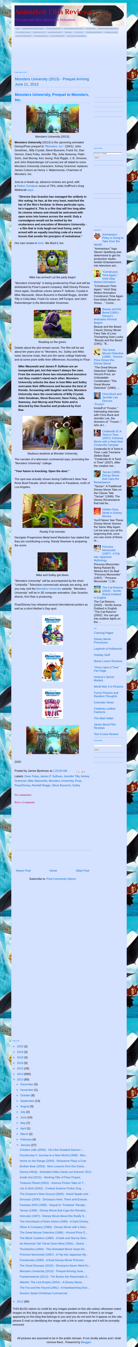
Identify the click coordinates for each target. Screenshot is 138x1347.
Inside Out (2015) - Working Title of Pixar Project (50, 1177)
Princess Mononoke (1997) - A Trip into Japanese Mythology (107, 553)
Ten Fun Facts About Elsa (57, 36)
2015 (20, 1068)
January (25, 1145)
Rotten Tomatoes (27, 185)
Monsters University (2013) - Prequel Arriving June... (52, 1271)
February (26, 1139)
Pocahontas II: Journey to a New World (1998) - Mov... (53, 1155)
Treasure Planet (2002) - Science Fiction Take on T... (52, 1182)
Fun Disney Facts (90, 28)
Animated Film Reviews (53, 11)
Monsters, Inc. (54, 146)
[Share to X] (81, 772)
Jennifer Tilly (71, 776)
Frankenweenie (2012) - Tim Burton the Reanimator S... (54, 1276)
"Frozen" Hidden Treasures (23, 32)
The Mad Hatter (103, 718)
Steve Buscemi (61, 785)
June (23, 1117)
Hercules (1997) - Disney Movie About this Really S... (53, 1216)
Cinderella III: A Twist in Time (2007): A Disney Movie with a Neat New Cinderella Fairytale (108, 438)
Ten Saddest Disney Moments (93, 32)
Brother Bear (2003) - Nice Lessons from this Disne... (53, 1166)
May (23, 1122)
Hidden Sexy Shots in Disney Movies (112, 513)
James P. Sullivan (51, 776)
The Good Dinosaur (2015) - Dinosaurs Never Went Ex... (55, 1265)
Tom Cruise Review (106, 734)
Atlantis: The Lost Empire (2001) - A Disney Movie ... (52, 1282)
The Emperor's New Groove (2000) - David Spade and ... (55, 1193)
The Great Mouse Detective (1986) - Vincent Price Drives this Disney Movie (108, 356)
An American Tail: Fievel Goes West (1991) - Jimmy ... (53, 1243)
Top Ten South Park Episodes (23, 36)
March (24, 1134)
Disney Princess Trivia (39, 32)
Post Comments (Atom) (61, 878)
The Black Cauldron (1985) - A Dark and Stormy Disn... (54, 1238)
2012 (20, 1301)
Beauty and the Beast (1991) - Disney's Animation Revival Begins (107, 316)
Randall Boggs (41, 785)
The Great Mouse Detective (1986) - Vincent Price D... (53, 1232)
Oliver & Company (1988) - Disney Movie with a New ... (54, 1227)
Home (17, 28)
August (25, 1106)
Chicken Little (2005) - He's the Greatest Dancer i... (52, 1149)
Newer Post (23, 870)
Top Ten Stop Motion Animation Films (73, 28)
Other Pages (68, 32)
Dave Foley (32, 776)
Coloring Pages (103, 632)
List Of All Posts (79, 32)
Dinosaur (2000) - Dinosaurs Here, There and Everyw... (54, 1199)
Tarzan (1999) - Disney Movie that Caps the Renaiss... (54, 1210)
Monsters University (48, 588)
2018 (20, 1057)
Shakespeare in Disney (111, 32)
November (27, 1089)
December (27, 1084)
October (25, 1095)
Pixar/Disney (22, 785)
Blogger (86, 1342)
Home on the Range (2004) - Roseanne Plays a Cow (53, 1160)
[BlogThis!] (79, 772)
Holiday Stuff (102, 654)
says (30, 189)
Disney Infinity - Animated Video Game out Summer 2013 (55, 1171)
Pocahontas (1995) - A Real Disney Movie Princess (52, 1260)
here (41, 243)
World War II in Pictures (108, 686)
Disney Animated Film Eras (54, 28)
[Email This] (77, 772)
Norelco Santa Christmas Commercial (43, 1293)
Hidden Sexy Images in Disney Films (108, 28)
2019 (20, 1051)
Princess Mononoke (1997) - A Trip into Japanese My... (54, 1254)
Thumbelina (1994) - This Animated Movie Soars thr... (53, 1249)
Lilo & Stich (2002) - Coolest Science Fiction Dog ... (52, 1188)
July (23, 1111)
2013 (20, 1079)
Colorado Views (104, 702)
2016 (20, 1063)
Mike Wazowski (37, 780)
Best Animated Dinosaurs (41, 36)
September (27, 1100)
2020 (20, 1046)
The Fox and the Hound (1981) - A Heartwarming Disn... (55, 1287)
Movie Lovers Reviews (108, 661)
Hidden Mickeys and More (55, 32)
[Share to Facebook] (82, 772)
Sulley (76, 785)
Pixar (78, 780)
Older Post (82, 870)
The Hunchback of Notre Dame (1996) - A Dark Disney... (55, 1221)
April (23, 1128)
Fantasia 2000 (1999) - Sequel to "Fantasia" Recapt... (53, 1205)
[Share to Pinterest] (84, 772)
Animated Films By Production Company (33, 28)
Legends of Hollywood (108, 648)
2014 (20, 1074)
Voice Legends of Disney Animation (76, 36)
